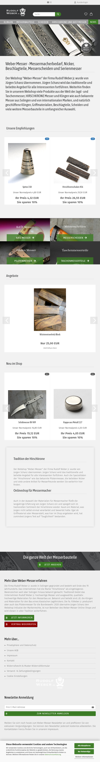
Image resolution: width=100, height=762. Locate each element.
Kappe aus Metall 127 (72, 422)
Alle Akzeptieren (84, 746)
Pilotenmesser (23, 260)
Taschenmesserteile (73, 260)
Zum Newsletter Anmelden (53, 713)
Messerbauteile (25, 22)
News (93, 22)
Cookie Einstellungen (17, 676)
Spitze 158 (27, 186)
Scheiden (43, 22)
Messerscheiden (73, 237)
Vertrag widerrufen (23, 624)
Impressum (12, 655)
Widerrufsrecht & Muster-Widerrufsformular (28, 666)
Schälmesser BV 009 (27, 422)
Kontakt (10, 660)
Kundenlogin (82, 2)
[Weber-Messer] (15, 12)
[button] (91, 14)
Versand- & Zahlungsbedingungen (24, 671)
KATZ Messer (23, 237)
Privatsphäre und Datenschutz (21, 645)
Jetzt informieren (22, 617)
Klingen (8, 22)
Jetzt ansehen (52, 564)
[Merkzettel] (86, 14)
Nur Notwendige (84, 752)
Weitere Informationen (84, 757)
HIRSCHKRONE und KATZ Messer (69, 22)
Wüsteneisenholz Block (50, 334)
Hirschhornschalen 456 (72, 186)
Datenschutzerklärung (53, 754)
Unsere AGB (12, 650)
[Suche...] (58, 14)
